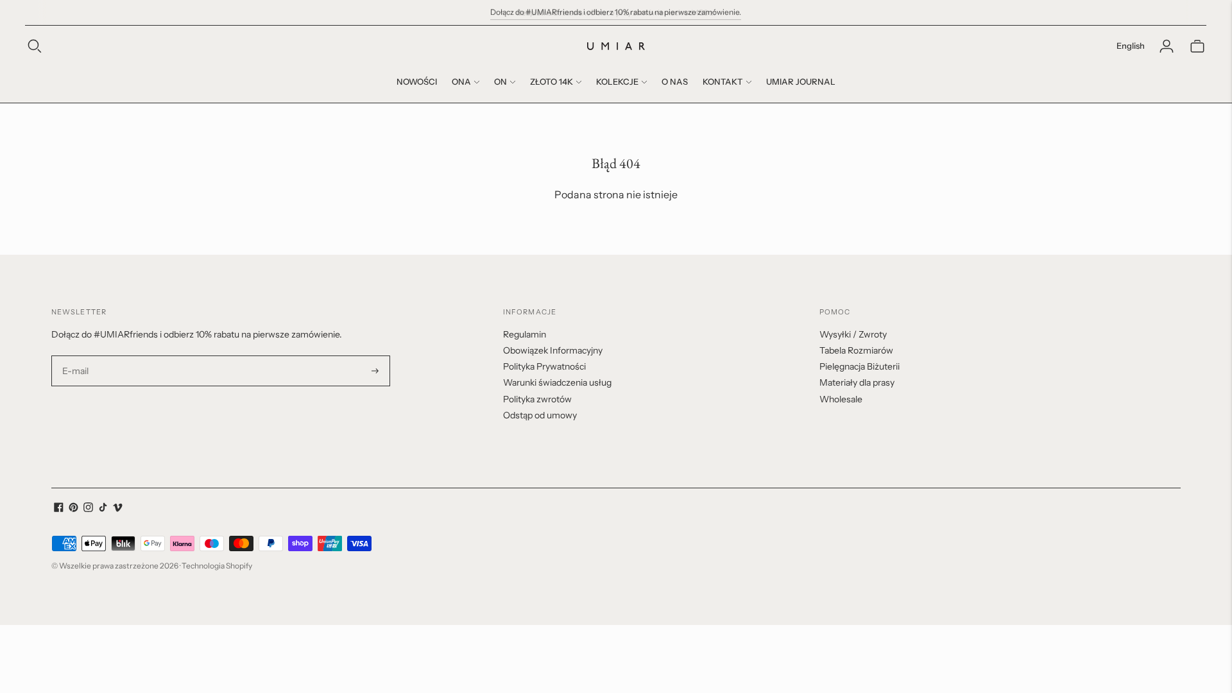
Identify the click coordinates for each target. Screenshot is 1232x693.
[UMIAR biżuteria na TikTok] (103, 509)
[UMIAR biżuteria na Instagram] (88, 509)
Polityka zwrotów (537, 399)
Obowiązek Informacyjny (553, 350)
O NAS (675, 81)
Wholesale (840, 399)
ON (500, 81)
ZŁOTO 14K (551, 81)
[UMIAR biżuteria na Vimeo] (118, 509)
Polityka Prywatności (544, 366)
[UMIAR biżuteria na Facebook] (59, 509)
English (1130, 45)
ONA (461, 81)
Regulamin (524, 334)
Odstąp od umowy (540, 415)
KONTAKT (723, 81)
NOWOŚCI (417, 81)
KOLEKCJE (617, 81)
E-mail (75, 356)
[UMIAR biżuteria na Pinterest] (73, 509)
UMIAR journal (800, 81)
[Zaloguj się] (1167, 46)
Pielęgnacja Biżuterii (859, 366)
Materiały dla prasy (856, 382)
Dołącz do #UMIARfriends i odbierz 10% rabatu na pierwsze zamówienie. (615, 12)
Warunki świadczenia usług (557, 382)
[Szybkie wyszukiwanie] (35, 46)
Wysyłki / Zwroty (853, 334)
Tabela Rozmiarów (856, 350)
